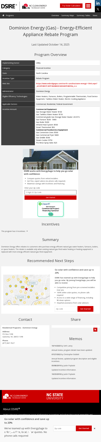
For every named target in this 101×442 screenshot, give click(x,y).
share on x (98, 9)
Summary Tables (83, 15)
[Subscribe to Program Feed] (95, 330)
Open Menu (88, 6)
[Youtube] (30, 432)
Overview (55, 15)
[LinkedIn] (18, 432)
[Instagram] (12, 432)
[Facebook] (6, 432)
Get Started (85, 309)
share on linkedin (98, 3)
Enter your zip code (32, 188)
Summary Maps (67, 15)
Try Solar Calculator (71, 5)
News (95, 15)
